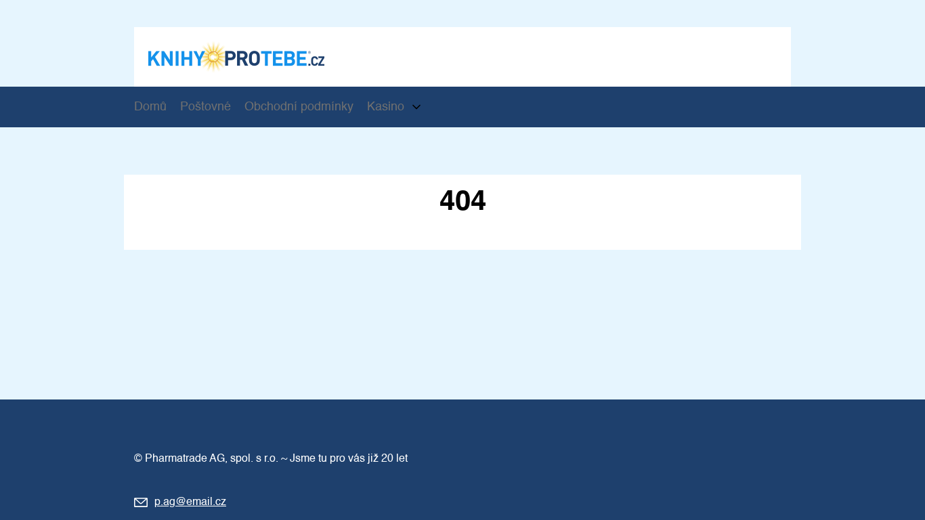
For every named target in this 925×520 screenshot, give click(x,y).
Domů (150, 107)
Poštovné (205, 107)
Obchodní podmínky (298, 107)
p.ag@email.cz (190, 502)
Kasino (385, 107)
